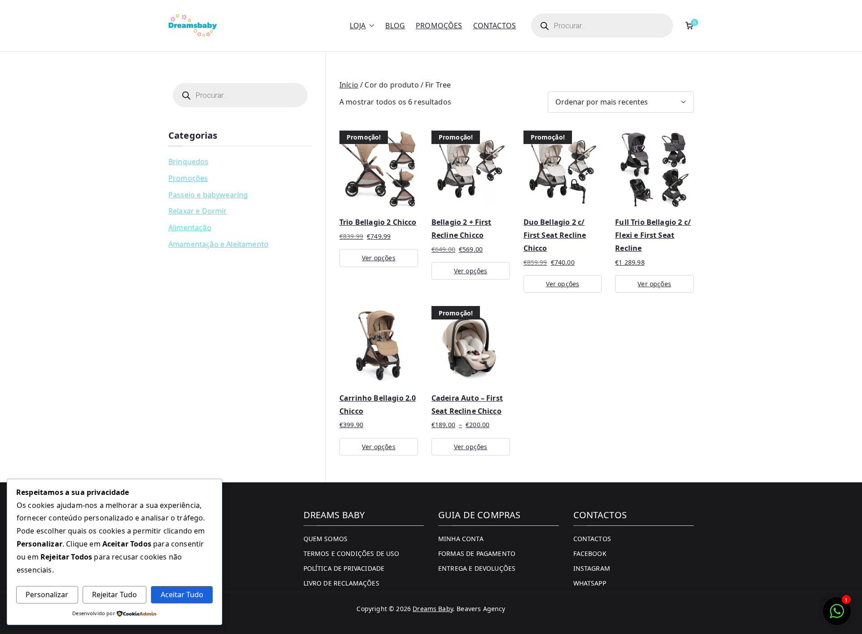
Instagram (591, 568)
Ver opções (379, 258)
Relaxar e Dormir (197, 211)
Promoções (439, 26)
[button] (369, 25)
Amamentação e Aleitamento (218, 244)
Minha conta (461, 538)
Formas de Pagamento (476, 553)
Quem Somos (325, 538)
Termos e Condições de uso (351, 553)
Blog (395, 26)
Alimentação (189, 227)
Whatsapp (589, 583)
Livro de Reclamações (341, 583)
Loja (358, 26)
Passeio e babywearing (208, 195)
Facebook (590, 553)
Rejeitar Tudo (114, 594)
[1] (837, 616)
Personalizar (47, 594)
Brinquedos (188, 161)
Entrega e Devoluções (476, 568)
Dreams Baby (433, 608)
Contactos (494, 26)
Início (348, 85)
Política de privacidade (344, 568)
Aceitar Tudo (182, 594)
